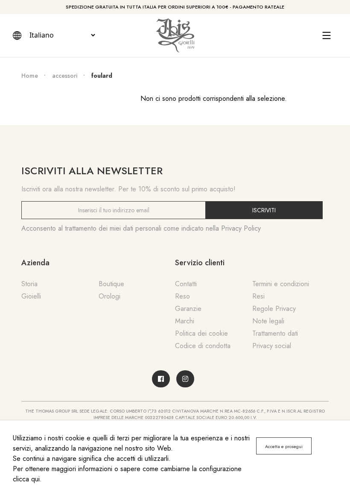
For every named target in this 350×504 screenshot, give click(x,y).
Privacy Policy (241, 228)
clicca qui (26, 479)
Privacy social (271, 346)
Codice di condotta (202, 346)
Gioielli (31, 296)
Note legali (268, 321)
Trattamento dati (275, 333)
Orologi (109, 296)
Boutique (111, 284)
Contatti (186, 284)
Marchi (184, 321)
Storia (29, 284)
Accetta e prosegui (284, 446)
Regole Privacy (274, 309)
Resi (258, 296)
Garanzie (188, 309)
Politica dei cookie (201, 333)
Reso (182, 296)
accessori (64, 75)
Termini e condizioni (280, 284)
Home (29, 75)
